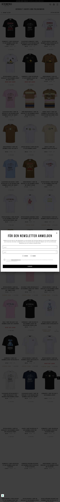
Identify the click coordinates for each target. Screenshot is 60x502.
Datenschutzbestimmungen (16, 259)
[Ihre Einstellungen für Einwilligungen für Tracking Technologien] (2, 495)
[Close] (56, 233)
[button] (30, 251)
